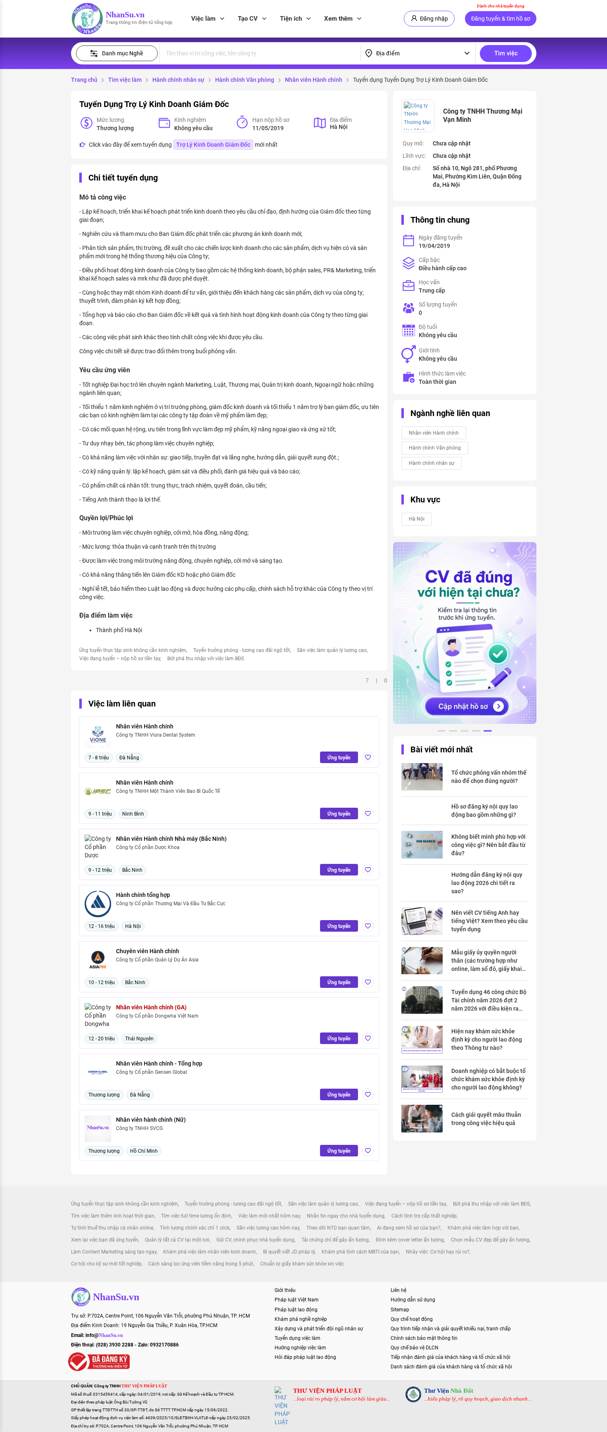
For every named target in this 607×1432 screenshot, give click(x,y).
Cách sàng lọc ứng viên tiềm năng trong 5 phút (200, 1264)
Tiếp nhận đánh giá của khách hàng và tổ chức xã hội (450, 1357)
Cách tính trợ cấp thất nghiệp (424, 1216)
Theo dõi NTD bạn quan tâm (338, 1228)
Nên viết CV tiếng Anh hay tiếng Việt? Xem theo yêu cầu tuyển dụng (489, 920)
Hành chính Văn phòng (244, 79)
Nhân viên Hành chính (313, 79)
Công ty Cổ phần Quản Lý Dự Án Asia (157, 960)
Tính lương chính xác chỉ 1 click (195, 1228)
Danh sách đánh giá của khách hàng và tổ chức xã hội (451, 1367)
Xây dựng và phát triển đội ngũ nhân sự (319, 1329)
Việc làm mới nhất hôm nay (269, 1216)
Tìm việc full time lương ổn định (196, 1216)
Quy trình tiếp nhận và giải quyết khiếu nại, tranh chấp (451, 1329)
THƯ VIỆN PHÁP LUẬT (327, 1390)
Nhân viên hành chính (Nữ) (151, 1119)
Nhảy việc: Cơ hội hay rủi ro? (437, 1252)
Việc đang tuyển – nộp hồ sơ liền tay (119, 658)
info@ (104, 1335)
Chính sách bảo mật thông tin (424, 1338)
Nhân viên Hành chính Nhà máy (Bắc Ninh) (171, 838)
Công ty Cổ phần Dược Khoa (148, 847)
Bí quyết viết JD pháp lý (289, 1252)
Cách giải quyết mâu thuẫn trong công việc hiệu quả (486, 1118)
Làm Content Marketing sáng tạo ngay (113, 1252)
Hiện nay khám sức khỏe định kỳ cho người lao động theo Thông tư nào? (486, 1039)
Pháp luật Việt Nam (297, 1300)
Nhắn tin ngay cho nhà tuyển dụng (345, 1216)
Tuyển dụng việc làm (297, 1338)
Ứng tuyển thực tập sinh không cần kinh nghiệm (132, 650)
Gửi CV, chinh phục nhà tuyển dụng (255, 1240)
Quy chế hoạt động (412, 1319)
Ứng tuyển (339, 758)
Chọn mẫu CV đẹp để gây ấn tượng (490, 1240)
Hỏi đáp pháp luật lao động (305, 1357)
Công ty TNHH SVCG (139, 1128)
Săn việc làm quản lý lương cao (332, 650)
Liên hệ (398, 1290)
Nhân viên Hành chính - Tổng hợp (159, 1063)
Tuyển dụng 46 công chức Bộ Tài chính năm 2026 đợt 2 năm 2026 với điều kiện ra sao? (488, 1001)
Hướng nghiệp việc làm (300, 1348)
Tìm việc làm (125, 79)
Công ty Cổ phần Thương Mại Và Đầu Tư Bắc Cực (170, 903)
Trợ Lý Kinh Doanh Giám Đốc (213, 144)
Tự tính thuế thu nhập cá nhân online (112, 1228)
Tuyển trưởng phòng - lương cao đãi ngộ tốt (241, 650)
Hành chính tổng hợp (143, 895)
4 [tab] (476, 732)
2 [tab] (453, 732)
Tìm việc (506, 53)
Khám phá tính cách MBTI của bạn (360, 1252)
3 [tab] (464, 732)
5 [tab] (488, 732)
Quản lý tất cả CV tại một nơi (177, 1240)
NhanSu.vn (125, 14)
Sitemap (400, 1310)
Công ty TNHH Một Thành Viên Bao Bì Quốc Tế (168, 791)
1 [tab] (441, 732)
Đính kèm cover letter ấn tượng (410, 1240)
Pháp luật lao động (296, 1310)
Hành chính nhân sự (178, 79)
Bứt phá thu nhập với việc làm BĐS (205, 658)
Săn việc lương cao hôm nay (268, 1228)
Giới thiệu (285, 1290)
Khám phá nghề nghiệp (301, 1319)
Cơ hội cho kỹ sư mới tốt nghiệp (106, 1264)
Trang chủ (84, 79)
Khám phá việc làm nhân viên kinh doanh (209, 1252)
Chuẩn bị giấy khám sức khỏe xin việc (302, 1264)
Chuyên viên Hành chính (147, 951)
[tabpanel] (464, 633)
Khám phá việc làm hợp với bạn (483, 1228)
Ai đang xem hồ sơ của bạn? (409, 1228)
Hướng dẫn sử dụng (413, 1300)
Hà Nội (416, 519)
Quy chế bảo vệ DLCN (415, 1348)
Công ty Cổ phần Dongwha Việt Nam (157, 1016)
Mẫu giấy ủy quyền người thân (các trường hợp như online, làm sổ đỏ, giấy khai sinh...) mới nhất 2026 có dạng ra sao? (486, 961)
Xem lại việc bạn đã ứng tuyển (104, 1240)
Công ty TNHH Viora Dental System (155, 735)
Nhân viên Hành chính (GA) (151, 1007)
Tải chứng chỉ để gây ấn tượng (335, 1240)
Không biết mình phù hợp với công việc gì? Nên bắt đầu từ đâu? (488, 844)
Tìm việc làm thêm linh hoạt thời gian (112, 1216)
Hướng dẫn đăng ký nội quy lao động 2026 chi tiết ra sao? (486, 882)
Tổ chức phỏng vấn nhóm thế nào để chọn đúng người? (488, 776)
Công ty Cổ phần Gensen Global (151, 1072)
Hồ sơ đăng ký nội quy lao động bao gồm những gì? (484, 810)
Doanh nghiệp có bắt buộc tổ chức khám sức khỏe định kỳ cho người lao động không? (488, 1079)
